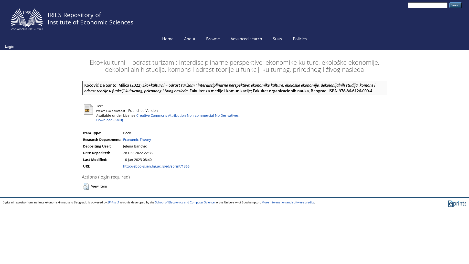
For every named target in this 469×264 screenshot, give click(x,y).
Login (9, 46)
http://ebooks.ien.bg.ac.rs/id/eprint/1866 (156, 166)
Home (167, 39)
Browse (213, 39)
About (189, 39)
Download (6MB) (109, 120)
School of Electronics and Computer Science (185, 202)
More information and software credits (288, 202)
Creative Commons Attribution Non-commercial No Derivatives (187, 115)
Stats (277, 39)
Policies (300, 39)
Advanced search (246, 39)
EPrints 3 (113, 202)
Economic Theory (137, 139)
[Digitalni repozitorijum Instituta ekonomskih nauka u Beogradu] (27, 18)
